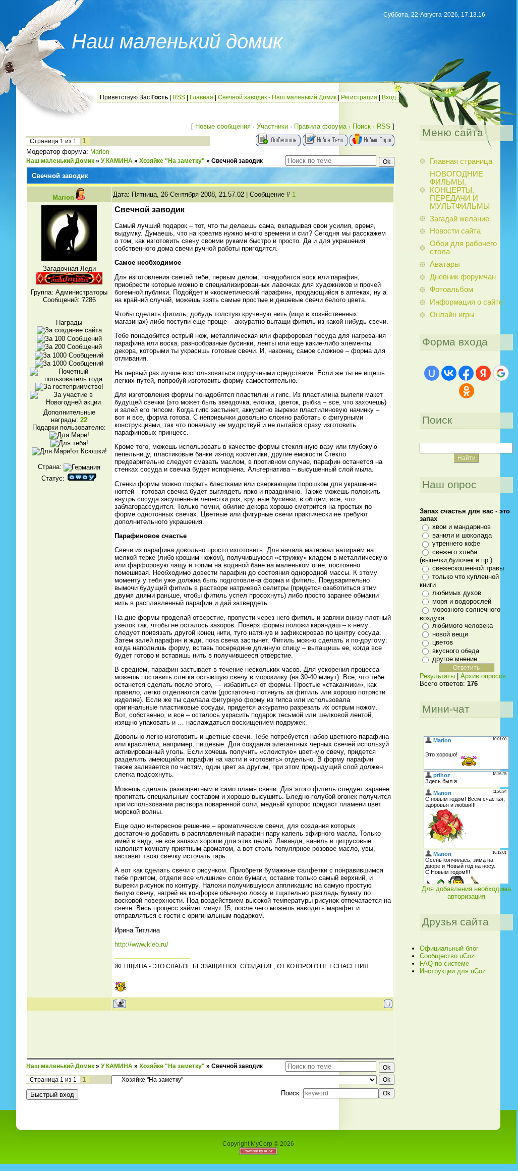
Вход (389, 97)
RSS (178, 97)
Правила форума (320, 126)
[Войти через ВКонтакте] (448, 373)
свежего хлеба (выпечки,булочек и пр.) (456, 556)
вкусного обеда (455, 651)
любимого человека (462, 625)
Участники (272, 126)
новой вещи (450, 634)
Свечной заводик (237, 160)
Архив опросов (483, 676)
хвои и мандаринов (461, 527)
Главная (201, 97)
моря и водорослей (461, 601)
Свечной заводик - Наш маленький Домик (277, 97)
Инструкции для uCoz (453, 971)
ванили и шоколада (462, 535)
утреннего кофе (456, 543)
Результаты (437, 676)
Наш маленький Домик (60, 160)
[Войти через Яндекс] (483, 373)
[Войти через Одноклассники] (466, 390)
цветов (442, 642)
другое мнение (454, 659)
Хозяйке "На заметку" (172, 160)
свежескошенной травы (468, 568)
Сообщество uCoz (447, 956)
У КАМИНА (117, 160)
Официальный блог (449, 948)
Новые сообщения (223, 126)
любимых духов (456, 593)
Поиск (362, 126)
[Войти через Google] (501, 373)
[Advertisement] (210, 1034)
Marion (99, 151)
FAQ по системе (444, 963)
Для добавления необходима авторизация (466, 892)
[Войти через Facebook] (466, 373)
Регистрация (359, 97)
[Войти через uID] (431, 373)
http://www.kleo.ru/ (141, 944)
